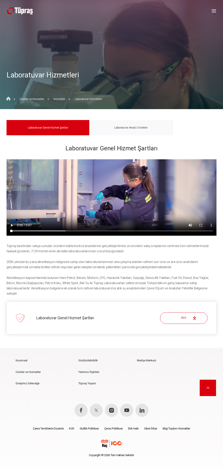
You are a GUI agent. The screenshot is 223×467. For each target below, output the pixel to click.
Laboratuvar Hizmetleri (88, 99)
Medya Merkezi (146, 360)
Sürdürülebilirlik (88, 360)
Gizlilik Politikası (89, 428)
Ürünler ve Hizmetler (32, 99)
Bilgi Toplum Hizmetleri (176, 428)
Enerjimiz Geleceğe (27, 383)
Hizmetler (59, 99)
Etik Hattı (133, 428)
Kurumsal (21, 360)
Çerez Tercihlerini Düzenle (48, 428)
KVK (71, 428)
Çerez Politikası (113, 428)
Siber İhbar (150, 428)
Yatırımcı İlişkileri (88, 372)
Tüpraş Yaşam (87, 383)
